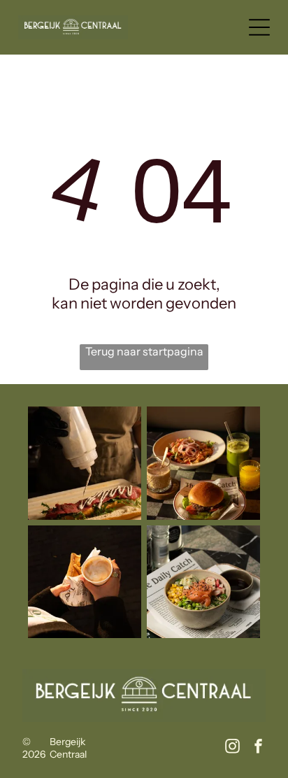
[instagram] (233, 748)
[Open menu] (259, 27)
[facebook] (258, 748)
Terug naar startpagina (144, 351)
